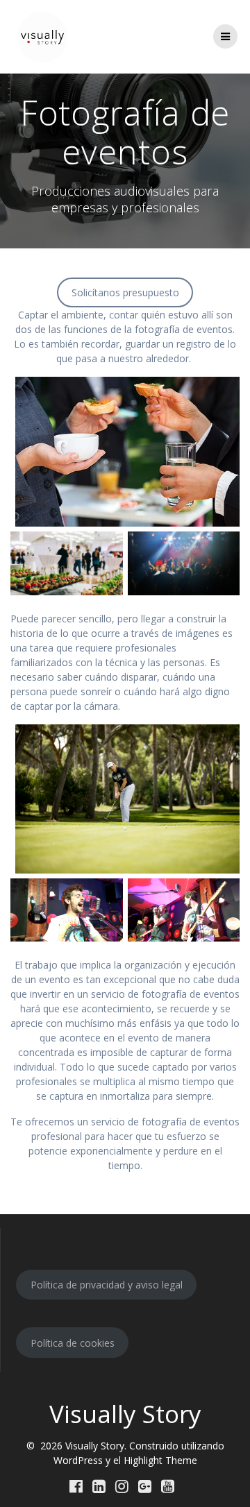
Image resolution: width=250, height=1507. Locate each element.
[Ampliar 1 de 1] (105, 896)
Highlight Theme (160, 1460)
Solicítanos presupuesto (125, 292)
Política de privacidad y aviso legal (107, 1284)
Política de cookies (73, 1343)
